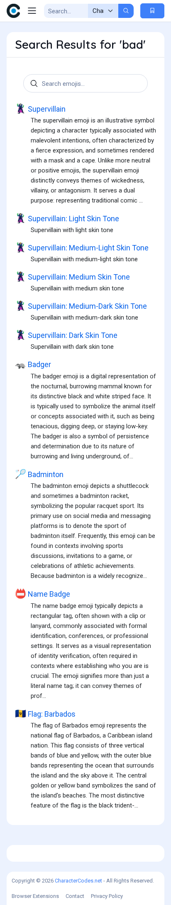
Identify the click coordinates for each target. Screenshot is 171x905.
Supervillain (40, 109)
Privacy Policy (107, 896)
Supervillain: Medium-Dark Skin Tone (81, 306)
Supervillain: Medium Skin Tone (72, 277)
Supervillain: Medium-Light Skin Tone (82, 247)
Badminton (39, 474)
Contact (75, 896)
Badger (33, 364)
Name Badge (42, 594)
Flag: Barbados (45, 714)
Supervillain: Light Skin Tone (67, 218)
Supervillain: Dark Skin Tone (66, 335)
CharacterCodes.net (78, 881)
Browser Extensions (35, 896)
